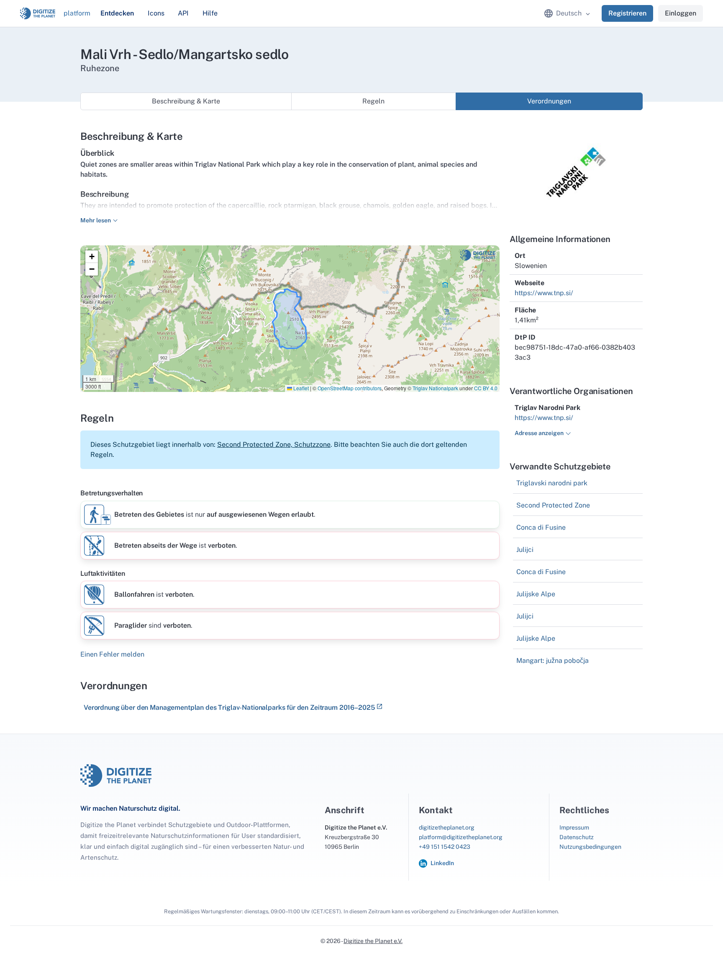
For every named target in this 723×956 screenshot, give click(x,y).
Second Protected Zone (553, 505)
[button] (91, 256)
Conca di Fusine (541, 527)
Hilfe (210, 13)
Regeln (373, 101)
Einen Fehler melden (112, 654)
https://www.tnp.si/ (544, 293)
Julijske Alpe (535, 594)
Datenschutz (576, 837)
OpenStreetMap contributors (350, 388)
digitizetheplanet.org (446, 827)
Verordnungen (549, 101)
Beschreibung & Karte (186, 101)
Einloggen (680, 13)
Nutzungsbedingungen (590, 846)
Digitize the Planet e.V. (373, 941)
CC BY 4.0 (485, 388)
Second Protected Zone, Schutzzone (274, 444)
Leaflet (300, 388)
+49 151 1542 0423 (444, 846)
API (183, 13)
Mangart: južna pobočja (552, 661)
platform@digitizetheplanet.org (461, 837)
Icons (156, 13)
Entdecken (117, 13)
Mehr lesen (95, 220)
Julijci (524, 550)
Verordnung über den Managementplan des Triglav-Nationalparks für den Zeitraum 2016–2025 (229, 707)
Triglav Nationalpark (435, 388)
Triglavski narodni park (551, 483)
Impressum (574, 827)
